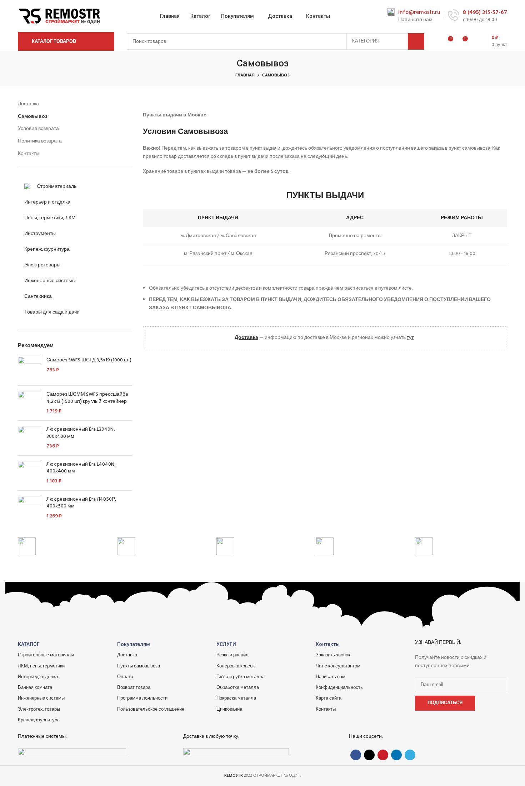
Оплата (125, 677)
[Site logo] (60, 16)
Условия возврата (38, 128)
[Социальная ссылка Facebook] (355, 755)
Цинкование (229, 709)
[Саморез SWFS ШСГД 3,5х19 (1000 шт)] (29, 368)
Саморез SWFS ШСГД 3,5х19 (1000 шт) (88, 360)
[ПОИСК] (416, 41)
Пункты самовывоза (138, 666)
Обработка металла (237, 687)
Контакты (28, 153)
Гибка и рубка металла (240, 677)
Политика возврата (40, 141)
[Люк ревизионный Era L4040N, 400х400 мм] (29, 473)
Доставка (28, 104)
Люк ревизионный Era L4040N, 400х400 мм (80, 468)
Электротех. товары (39, 709)
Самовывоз (33, 116)
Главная (245, 75)
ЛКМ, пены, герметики (41, 666)
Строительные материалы (46, 655)
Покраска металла (236, 698)
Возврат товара (133, 687)
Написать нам (330, 677)
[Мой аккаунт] (434, 41)
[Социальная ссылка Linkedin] (396, 755)
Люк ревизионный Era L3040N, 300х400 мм (80, 433)
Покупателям (133, 644)
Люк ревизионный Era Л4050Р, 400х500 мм (81, 503)
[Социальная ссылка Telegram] (410, 755)
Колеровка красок (235, 666)
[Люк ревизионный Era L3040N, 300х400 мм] (29, 438)
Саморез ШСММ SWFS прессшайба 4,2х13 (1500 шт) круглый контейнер (87, 398)
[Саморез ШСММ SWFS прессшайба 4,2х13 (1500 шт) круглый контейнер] (29, 403)
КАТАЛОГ (29, 644)
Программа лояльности (142, 698)
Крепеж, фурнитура (39, 720)
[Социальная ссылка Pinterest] (383, 755)
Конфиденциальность (339, 687)
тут (410, 338)
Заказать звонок (333, 655)
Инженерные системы (41, 698)
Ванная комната (35, 687)
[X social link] (369, 755)
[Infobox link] (413, 16)
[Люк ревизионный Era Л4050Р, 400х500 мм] (29, 508)
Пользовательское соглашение (150, 709)
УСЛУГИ (226, 644)
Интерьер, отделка (38, 677)
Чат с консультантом (338, 666)
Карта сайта (328, 698)
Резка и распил (232, 655)
